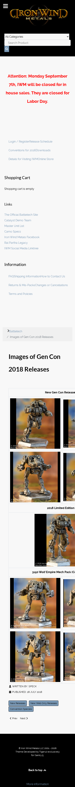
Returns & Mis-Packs (22, 285)
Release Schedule (40, 141)
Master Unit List (14, 226)
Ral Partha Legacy (16, 242)
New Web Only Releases (44, 703)
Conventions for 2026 (22, 150)
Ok (4, 778)
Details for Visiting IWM (23, 159)
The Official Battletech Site (21, 214)
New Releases (17, 703)
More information (38, 784)
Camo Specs (12, 231)
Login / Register (19, 141)
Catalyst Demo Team (17, 220)
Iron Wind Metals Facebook (21, 237)
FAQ (11, 276)
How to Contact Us (53, 276)
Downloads (43, 150)
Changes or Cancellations (51, 285)
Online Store (46, 159)
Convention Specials (21, 709)
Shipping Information (27, 276)
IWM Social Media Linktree (21, 248)
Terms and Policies (21, 294)
